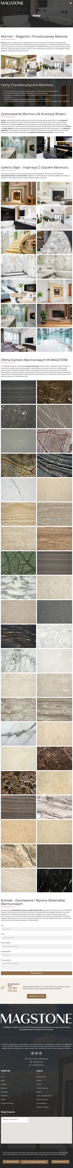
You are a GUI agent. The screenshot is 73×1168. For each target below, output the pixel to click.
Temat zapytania (6, 951)
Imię (2, 925)
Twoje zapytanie (6, 960)
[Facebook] (36, 1053)
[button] (70, 3)
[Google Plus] (40, 1053)
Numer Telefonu (5, 943)
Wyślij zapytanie (36, 973)
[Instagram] (32, 1053)
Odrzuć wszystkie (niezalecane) (34, 1162)
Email (2, 934)
